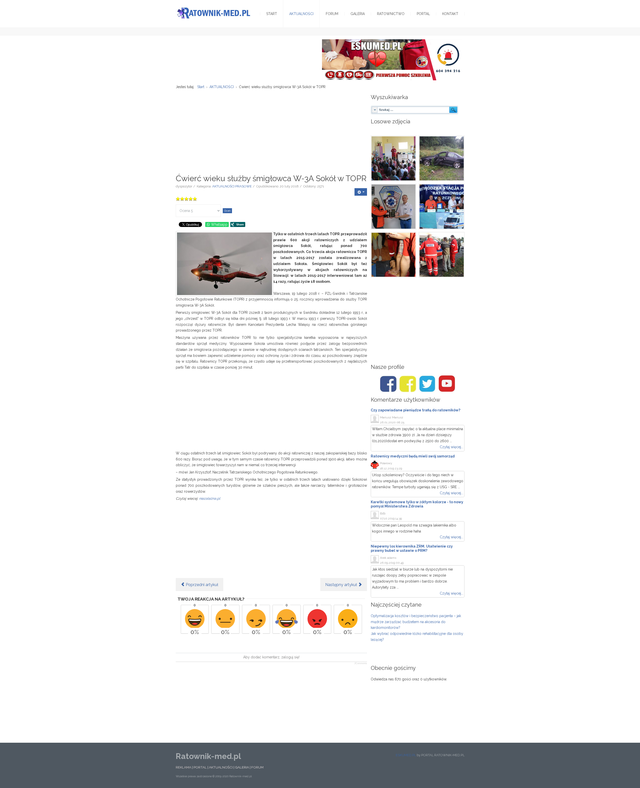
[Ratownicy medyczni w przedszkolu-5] (393, 158)
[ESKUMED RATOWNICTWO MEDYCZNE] (392, 60)
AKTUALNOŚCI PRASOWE (232, 186)
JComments (360, 663)
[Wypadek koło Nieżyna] (441, 158)
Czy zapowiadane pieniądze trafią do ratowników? (415, 410)
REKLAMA (183, 767)
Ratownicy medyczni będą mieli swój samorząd (413, 456)
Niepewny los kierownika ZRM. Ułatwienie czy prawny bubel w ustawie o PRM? (412, 548)
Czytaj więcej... (451, 447)
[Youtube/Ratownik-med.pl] (446, 384)
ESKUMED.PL (406, 755)
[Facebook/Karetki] (407, 384)
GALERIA (242, 767)
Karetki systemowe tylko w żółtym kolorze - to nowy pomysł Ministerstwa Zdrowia (417, 504)
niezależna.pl (209, 498)
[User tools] (360, 192)
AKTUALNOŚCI (221, 767)
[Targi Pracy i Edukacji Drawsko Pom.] (441, 206)
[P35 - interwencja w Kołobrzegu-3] (441, 255)
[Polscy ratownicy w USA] (393, 206)
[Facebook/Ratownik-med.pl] (388, 384)
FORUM (257, 767)
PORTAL (200, 767)
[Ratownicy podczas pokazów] (393, 255)
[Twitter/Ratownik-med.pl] (427, 384)
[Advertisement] (271, 129)
